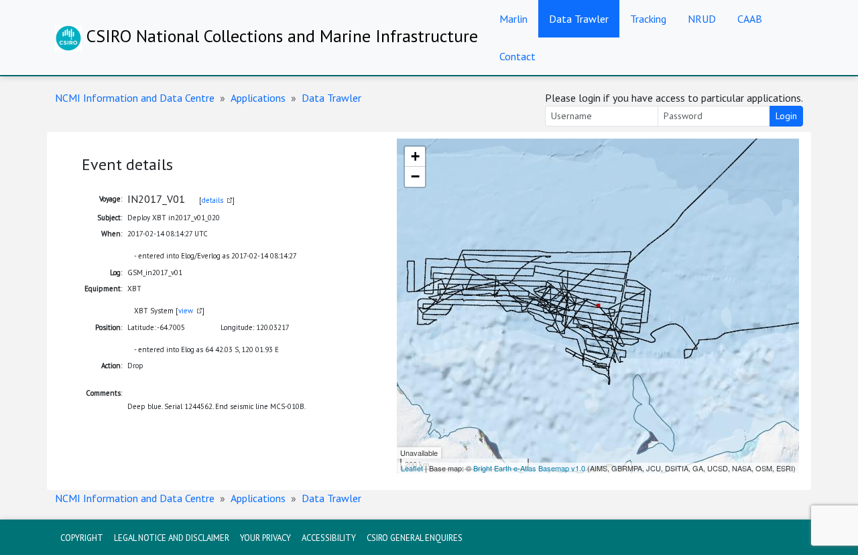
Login (786, 116)
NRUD (702, 18)
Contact (517, 56)
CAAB (749, 18)
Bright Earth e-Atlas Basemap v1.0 (529, 468)
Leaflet (412, 468)
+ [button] (415, 156)
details (212, 200)
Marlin (513, 18)
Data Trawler (579, 18)
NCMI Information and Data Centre (134, 97)
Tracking (648, 18)
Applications (258, 97)
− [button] (415, 176)
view (185, 310)
